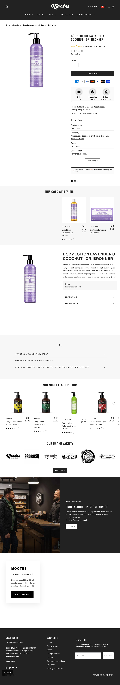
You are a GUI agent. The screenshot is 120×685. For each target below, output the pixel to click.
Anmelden (108, 656)
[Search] (7, 7)
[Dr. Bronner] (69, 456)
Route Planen (22, 594)
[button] (76, 46)
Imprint (50, 657)
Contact (50, 642)
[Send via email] (75, 181)
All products (16, 25)
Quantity (76, 60)
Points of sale (52, 646)
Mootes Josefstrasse (96, 107)
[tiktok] (16, 667)
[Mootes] (60, 7)
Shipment (51, 665)
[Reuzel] (50, 456)
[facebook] (6, 667)
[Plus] (79, 65)
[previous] (6, 392)
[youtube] (13, 667)
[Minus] (72, 65)
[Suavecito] (88, 456)
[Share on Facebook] (71, 181)
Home (8, 25)
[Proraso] (31, 456)
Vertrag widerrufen (55, 669)
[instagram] (9, 667)
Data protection (53, 654)
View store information (84, 114)
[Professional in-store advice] (30, 515)
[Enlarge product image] (36, 60)
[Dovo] (106, 456)
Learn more (10, 661)
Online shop (52, 650)
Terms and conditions (56, 661)
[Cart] (113, 7)
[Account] (109, 7)
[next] (114, 403)
